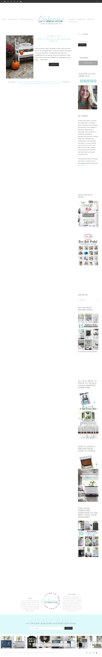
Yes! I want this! (38, 348)
